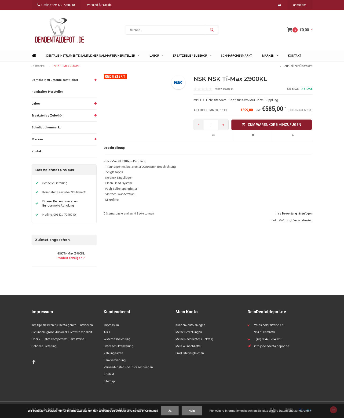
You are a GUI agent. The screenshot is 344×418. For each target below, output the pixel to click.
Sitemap (109, 381)
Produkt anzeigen (69, 258)
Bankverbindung (115, 360)
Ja (170, 410)
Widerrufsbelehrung (117, 339)
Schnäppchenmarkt (236, 55)
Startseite (38, 66)
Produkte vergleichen (190, 353)
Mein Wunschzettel (188, 346)
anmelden (300, 5)
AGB (107, 332)
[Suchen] (212, 30)
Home (34, 56)
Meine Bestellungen (189, 332)
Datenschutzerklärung (118, 346)
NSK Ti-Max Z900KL (67, 66)
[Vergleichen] (279, 5)
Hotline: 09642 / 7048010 (58, 5)
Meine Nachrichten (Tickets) (194, 339)
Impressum (111, 325)
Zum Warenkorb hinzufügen (274, 125)
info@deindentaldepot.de (271, 346)
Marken (268, 55)
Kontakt (294, 55)
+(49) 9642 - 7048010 (268, 339)
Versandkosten (302, 220)
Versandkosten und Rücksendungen (128, 367)
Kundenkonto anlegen (190, 325)
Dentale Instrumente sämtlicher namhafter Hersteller (91, 55)
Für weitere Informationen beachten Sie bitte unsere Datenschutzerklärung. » (260, 410)
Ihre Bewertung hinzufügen (294, 213)
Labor (154, 55)
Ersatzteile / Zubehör (190, 55)
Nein (192, 410)
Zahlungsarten (113, 353)
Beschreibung (114, 147)
